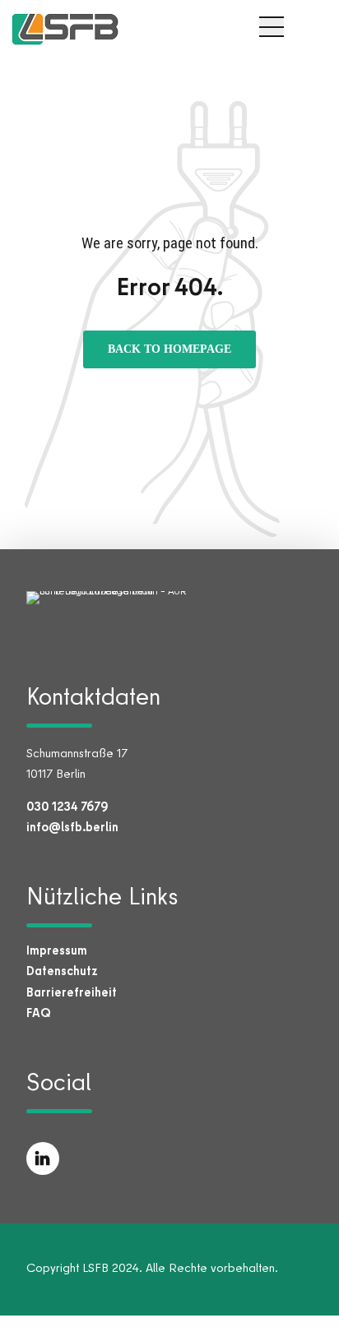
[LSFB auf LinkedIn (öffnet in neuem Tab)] (42, 1158)
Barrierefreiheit (71, 992)
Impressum (56, 950)
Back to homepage (169, 350)
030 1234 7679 (67, 806)
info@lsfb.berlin (72, 826)
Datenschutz (62, 970)
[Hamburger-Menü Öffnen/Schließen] (271, 26)
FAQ (38, 1012)
